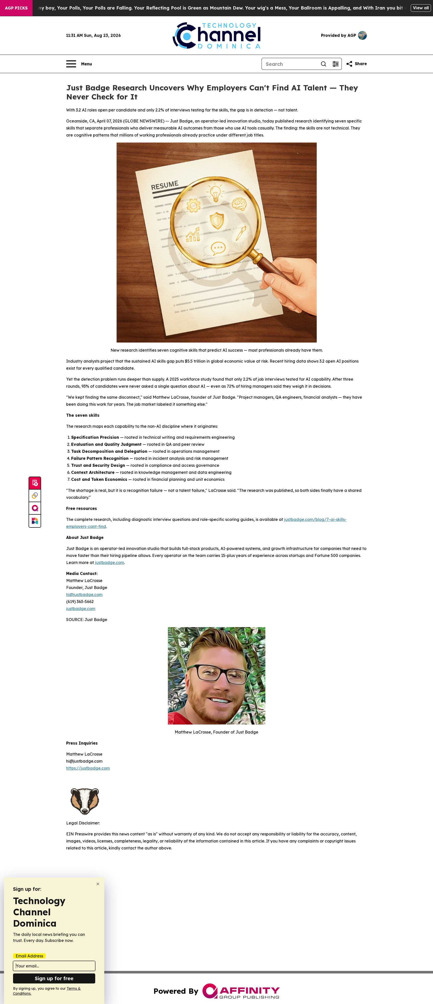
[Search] (323, 64)
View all (421, 7)
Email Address (29, 955)
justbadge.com (109, 562)
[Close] (97, 884)
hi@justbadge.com (84, 594)
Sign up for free (54, 978)
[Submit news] (35, 483)
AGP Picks (16, 8)
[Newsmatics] (35, 521)
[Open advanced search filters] (336, 64)
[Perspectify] (35, 496)
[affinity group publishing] (35, 508)
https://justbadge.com (88, 768)
